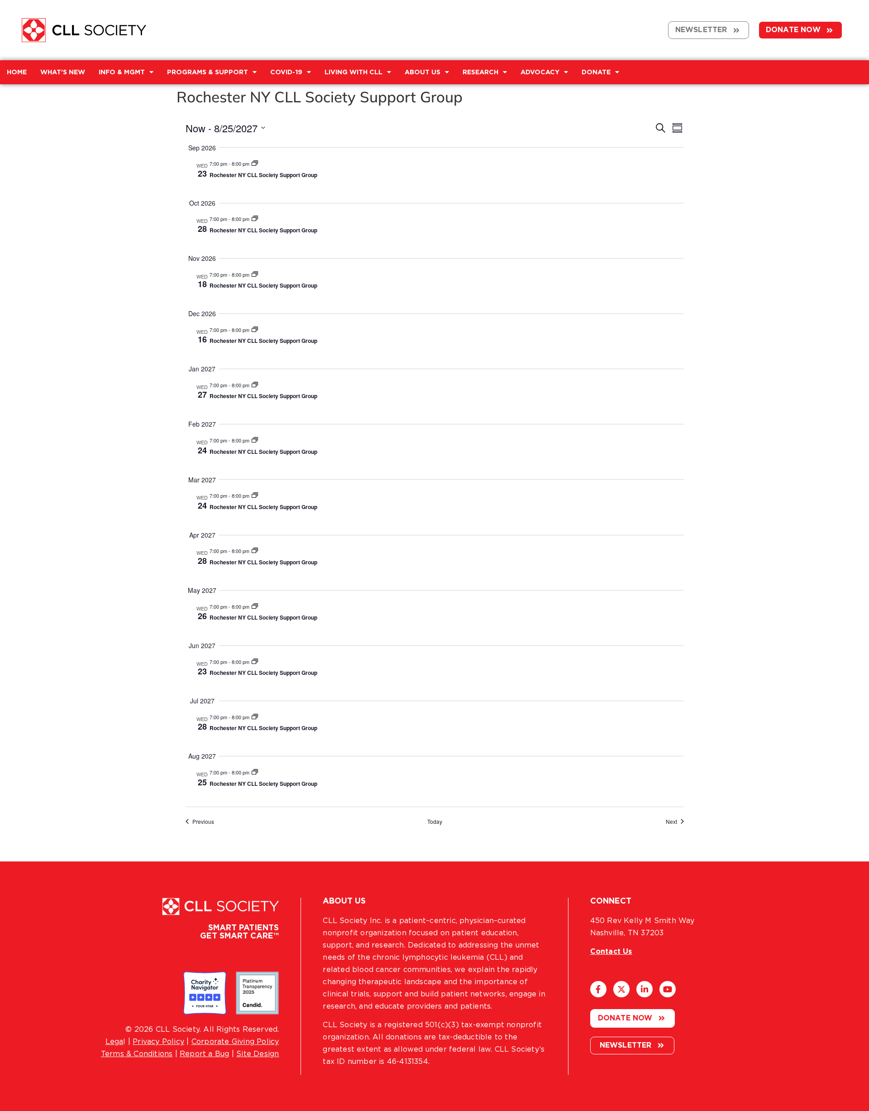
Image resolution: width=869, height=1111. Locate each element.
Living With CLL (353, 72)
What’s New (62, 72)
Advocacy (539, 72)
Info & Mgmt (122, 72)
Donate (596, 72)
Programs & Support (207, 72)
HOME (17, 72)
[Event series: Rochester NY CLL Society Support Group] (255, 163)
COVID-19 (286, 72)
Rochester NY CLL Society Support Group (263, 175)
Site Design (257, 1054)
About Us (422, 72)
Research (480, 72)
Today (434, 821)
